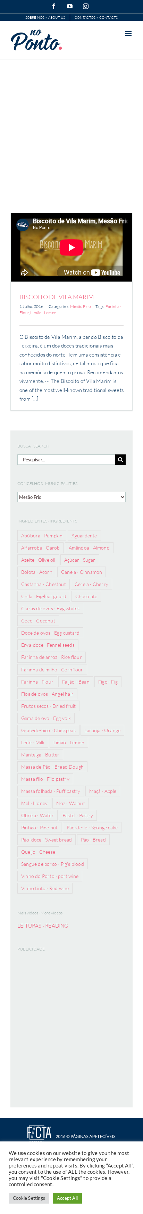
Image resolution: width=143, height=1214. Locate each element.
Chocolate (86, 596)
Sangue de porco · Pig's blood (52, 864)
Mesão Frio (80, 306)
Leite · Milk (32, 742)
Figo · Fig (108, 682)
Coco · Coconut (38, 620)
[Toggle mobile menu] (129, 33)
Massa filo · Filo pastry (45, 779)
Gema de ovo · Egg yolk (46, 718)
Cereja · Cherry (91, 584)
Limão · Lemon (43, 312)
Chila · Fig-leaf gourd (43, 596)
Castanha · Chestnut (43, 584)
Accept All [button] (67, 1198)
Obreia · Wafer (37, 815)
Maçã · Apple (102, 791)
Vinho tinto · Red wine (45, 888)
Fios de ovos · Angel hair (47, 694)
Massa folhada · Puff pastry (50, 791)
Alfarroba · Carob (40, 548)
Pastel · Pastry (77, 815)
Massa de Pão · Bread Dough (52, 767)
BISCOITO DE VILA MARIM (56, 297)
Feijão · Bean (76, 682)
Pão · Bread (93, 840)
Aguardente (84, 535)
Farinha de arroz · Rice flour (51, 657)
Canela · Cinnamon (81, 572)
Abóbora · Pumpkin (41, 535)
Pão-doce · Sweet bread (46, 840)
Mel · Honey (34, 803)
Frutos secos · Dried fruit (48, 706)
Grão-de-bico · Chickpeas (48, 730)
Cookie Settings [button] (29, 1198)
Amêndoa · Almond (89, 548)
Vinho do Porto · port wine (49, 876)
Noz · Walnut (70, 803)
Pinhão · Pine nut (39, 827)
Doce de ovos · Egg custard (50, 633)
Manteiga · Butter (40, 754)
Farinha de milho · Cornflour (52, 669)
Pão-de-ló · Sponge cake (92, 827)
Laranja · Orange (102, 730)
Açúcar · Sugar (79, 560)
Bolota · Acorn (36, 572)
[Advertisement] (71, 134)
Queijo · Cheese (38, 852)
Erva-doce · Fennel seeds (48, 645)
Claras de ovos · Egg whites (50, 608)
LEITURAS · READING (42, 925)
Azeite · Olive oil (38, 560)
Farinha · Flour (37, 682)
